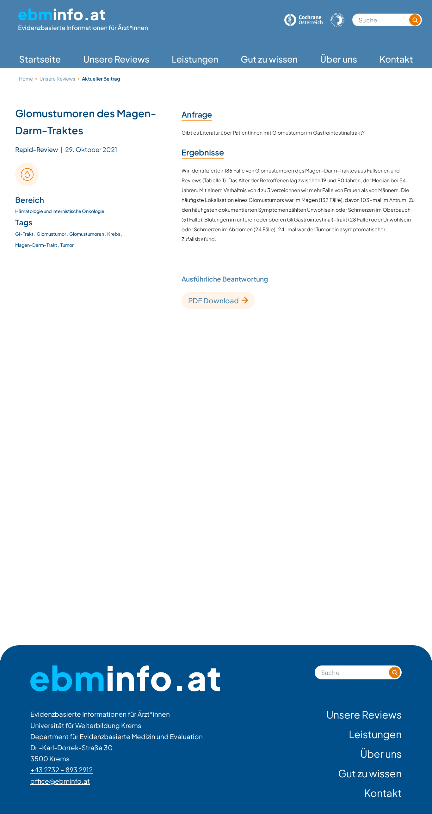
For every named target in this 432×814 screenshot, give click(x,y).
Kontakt (396, 58)
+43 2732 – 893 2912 (61, 769)
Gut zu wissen (269, 58)
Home (26, 79)
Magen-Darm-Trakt (36, 245)
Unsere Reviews (116, 58)
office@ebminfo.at (60, 781)
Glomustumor (52, 234)
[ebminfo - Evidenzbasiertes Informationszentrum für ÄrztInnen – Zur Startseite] (125, 678)
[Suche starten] (415, 20)
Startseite (40, 58)
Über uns (338, 58)
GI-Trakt (24, 234)
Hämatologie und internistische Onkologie (59, 211)
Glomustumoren (87, 234)
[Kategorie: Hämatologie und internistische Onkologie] (27, 174)
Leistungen (195, 58)
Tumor (67, 245)
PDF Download (213, 300)
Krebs (114, 234)
